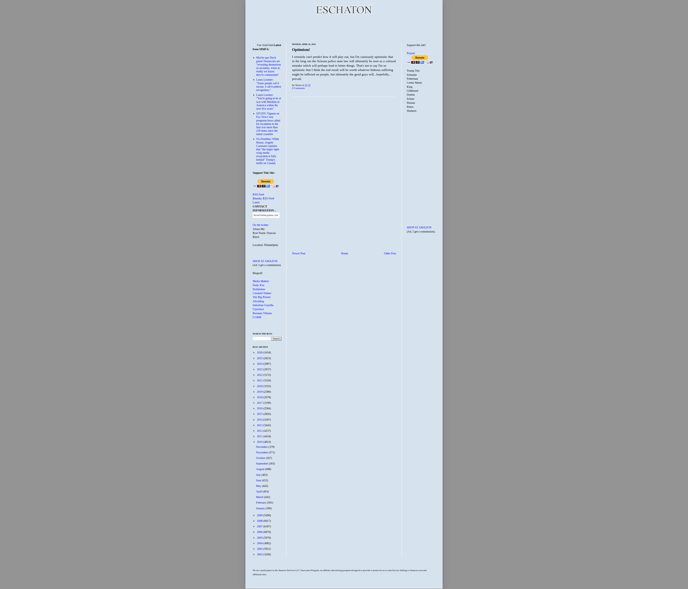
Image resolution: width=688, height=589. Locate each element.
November (262, 452)
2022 (260, 374)
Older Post (390, 253)
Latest (256, 202)
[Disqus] (344, 144)
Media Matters (261, 281)
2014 (260, 419)
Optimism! (301, 49)
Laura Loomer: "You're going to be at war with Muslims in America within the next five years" (268, 101)
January (261, 508)
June (259, 480)
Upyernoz (258, 309)
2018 (260, 397)
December (262, 446)
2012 (260, 430)
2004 (260, 543)
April (259, 491)
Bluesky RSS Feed (263, 198)
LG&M (257, 317)
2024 (260, 363)
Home (344, 253)
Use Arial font (265, 45)
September (262, 463)
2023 (260, 369)
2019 (260, 391)
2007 (260, 526)
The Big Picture (262, 297)
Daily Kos (258, 285)
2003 (260, 548)
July (258, 474)
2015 (260, 413)
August (260, 469)
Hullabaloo (259, 289)
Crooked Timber (262, 293)
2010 (260, 441)
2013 (260, 425)
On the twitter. (261, 224)
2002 (260, 554)
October (261, 457)
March (260, 497)
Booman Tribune (262, 313)
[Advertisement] (344, 29)
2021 (260, 380)
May (259, 485)
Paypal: (411, 53)
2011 (260, 436)
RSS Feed (258, 194)
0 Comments (298, 88)
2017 (260, 402)
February (261, 502)
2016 (260, 408)
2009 (260, 515)
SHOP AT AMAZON (265, 261)
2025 (260, 358)
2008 (260, 520)
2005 (260, 537)
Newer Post (298, 253)
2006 (260, 531)
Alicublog (258, 301)
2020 (260, 386)
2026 (260, 352)
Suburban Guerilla (263, 305)
